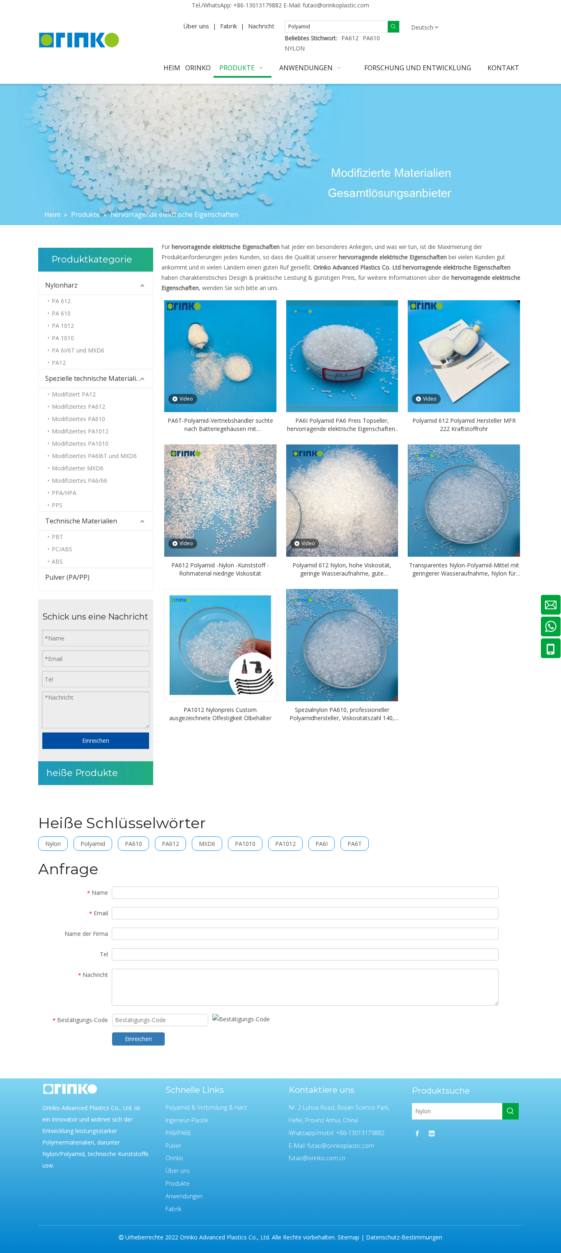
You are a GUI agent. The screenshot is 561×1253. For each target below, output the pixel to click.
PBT (57, 537)
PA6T (354, 844)
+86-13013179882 (257, 5)
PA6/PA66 (178, 1133)
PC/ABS (62, 549)
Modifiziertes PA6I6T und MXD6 (94, 456)
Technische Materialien (81, 520)
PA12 (59, 362)
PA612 (350, 38)
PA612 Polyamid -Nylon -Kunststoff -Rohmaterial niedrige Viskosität (220, 569)
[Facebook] (417, 1133)
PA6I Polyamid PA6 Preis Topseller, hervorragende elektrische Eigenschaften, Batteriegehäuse (342, 425)
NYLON (295, 48)
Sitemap (348, 1237)
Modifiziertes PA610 (78, 419)
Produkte (178, 1183)
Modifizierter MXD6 (77, 468)
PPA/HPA (64, 493)
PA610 (371, 38)
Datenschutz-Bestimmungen (404, 1237)
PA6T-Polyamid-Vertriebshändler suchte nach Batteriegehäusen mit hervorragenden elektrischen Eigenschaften (220, 425)
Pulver (173, 1145)
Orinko (174, 1158)
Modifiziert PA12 (74, 394)
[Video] (220, 355)
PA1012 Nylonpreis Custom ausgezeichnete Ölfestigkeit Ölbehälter (220, 714)
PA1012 (285, 844)
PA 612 (61, 301)
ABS (57, 561)
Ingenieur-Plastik (187, 1120)
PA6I (321, 844)
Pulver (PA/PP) (67, 577)
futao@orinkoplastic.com (336, 5)
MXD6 (207, 844)
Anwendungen (184, 1196)
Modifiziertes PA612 (78, 406)
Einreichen (95, 740)
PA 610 (61, 313)
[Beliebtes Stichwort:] (393, 26)
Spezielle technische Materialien (94, 378)
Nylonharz (61, 285)
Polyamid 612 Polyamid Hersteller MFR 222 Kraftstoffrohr (464, 425)
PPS (57, 505)
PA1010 (245, 844)
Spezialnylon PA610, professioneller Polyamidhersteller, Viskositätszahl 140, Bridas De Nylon (342, 714)
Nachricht (261, 26)
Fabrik (228, 26)
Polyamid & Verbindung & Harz (206, 1107)
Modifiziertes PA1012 (80, 431)
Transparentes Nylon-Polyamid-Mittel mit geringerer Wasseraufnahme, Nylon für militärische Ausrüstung (464, 569)
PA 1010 (63, 338)
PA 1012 (63, 325)
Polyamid (92, 844)
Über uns (196, 26)
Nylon (53, 844)
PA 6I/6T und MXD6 (78, 350)
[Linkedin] (431, 1133)
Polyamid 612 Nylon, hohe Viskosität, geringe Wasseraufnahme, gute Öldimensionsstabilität (341, 569)
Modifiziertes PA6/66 (79, 480)
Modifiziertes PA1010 (80, 443)
